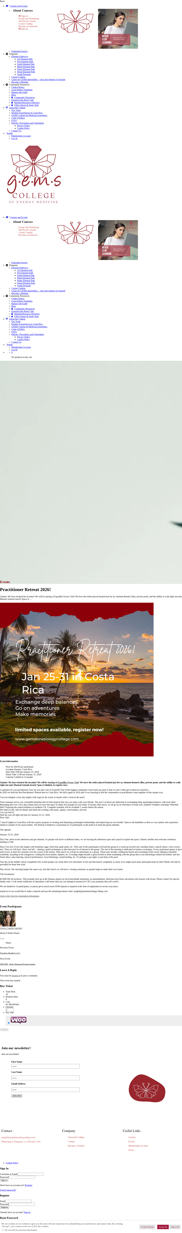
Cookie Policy (23, 128)
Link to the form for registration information (19, 896)
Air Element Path (25, 59)
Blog (13, 95)
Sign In (27, 1212)
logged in (16, 975)
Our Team (15, 110)
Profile (10, 133)
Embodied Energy (19, 51)
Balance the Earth (19, 92)
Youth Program (24, 74)
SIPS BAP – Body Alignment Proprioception (17, 964)
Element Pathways (19, 56)
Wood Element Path (26, 72)
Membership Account (21, 136)
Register (28, 1185)
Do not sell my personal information (21, 1230)
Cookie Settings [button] (147, 1227)
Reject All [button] (175, 1227)
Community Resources (24, 97)
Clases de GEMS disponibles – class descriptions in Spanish (38, 79)
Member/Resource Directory (27, 102)
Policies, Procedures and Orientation (27, 123)
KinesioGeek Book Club (22, 100)
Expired (4, 1030)
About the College (17, 107)
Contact (71, 1141)
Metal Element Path (26, 66)
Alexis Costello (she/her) (11, 928)
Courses (132, 1137)
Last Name (16, 1072)
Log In (14, 138)
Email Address (18, 1084)
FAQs (14, 120)
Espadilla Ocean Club (68, 782)
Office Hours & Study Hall (26, 105)
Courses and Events (18, 6)
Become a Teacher (76, 1146)
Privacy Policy (23, 125)
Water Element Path (26, 69)
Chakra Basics (17, 87)
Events (131, 1141)
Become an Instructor (28, 26)
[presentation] (1, 938)
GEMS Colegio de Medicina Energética (29, 115)
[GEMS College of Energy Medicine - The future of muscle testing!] (33, 212)
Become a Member (19, 82)
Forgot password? (8, 1190)
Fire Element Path (25, 61)
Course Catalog (25, 23)
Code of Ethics (18, 118)
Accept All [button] (163, 1227)
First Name (16, 1062)
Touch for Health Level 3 (10, 953)
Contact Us (16, 131)
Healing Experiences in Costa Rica (27, 113)
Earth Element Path (25, 64)
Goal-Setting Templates (21, 90)
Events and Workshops (28, 18)
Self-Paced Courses (27, 21)
